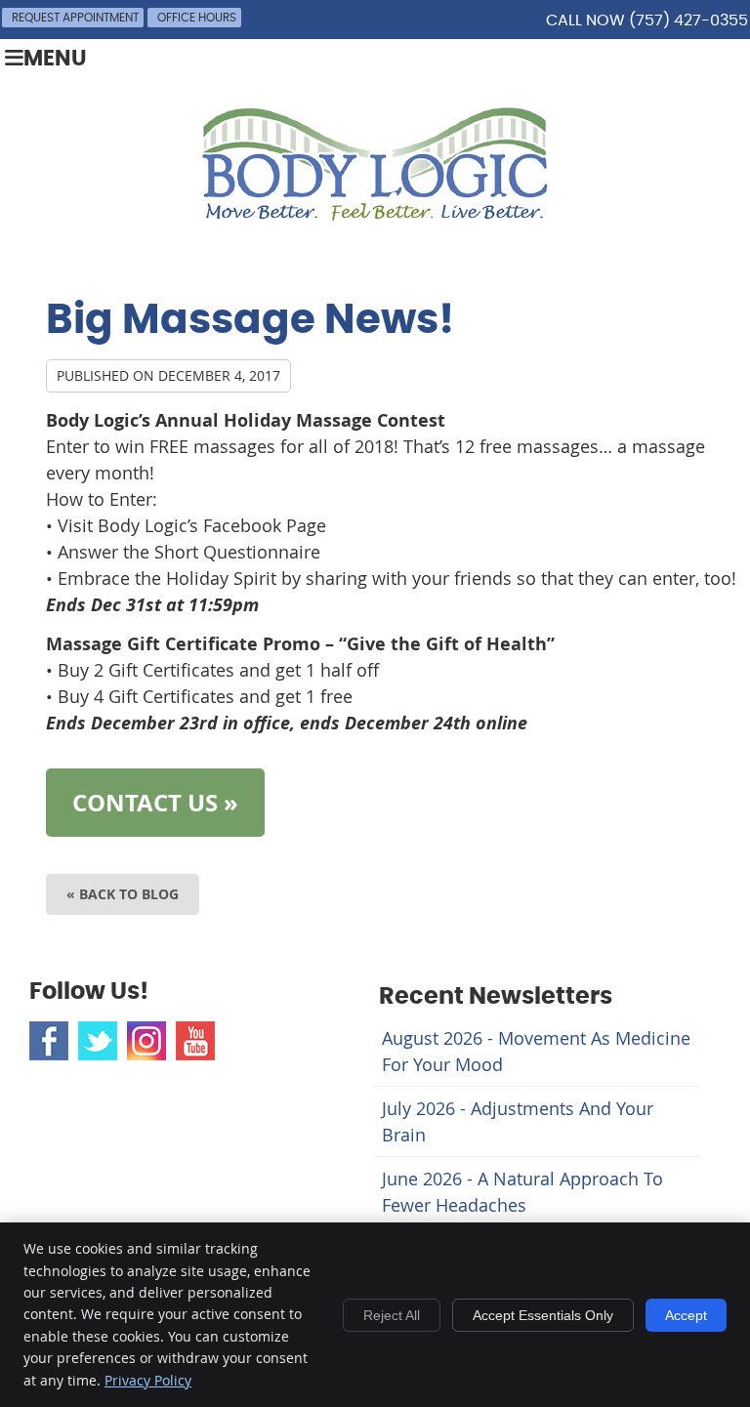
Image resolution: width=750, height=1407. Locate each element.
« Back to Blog (122, 894)
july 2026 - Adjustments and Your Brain (517, 1121)
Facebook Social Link (48, 1040)
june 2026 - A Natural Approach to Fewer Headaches (522, 1192)
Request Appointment (75, 17)
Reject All (391, 1315)
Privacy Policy (147, 1380)
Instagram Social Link (146, 1040)
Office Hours (196, 17)
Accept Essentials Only (543, 1315)
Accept (686, 1315)
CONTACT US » (155, 802)
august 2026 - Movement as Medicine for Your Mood (536, 1051)
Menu (55, 59)
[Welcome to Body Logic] (375, 214)
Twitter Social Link (97, 1040)
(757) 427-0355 (688, 20)
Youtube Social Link (195, 1040)
